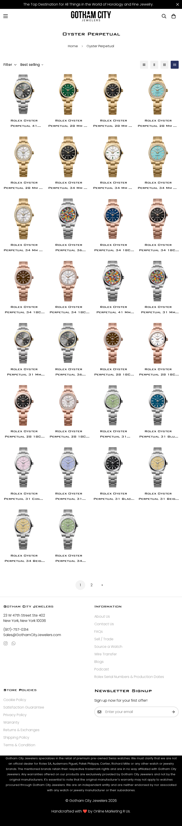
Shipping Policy (16, 737)
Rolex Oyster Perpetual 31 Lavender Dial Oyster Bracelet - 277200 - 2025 (69, 497)
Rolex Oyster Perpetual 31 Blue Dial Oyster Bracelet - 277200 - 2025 (158, 434)
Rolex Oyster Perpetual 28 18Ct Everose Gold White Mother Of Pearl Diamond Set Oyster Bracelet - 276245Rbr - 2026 (69, 434)
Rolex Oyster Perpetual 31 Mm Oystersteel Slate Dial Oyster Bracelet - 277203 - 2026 (24, 372)
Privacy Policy (15, 714)
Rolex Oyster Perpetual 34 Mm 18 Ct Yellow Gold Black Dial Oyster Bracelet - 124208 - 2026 (68, 186)
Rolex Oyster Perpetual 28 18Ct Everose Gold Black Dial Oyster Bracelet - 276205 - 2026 (24, 434)
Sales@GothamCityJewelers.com (32, 634)
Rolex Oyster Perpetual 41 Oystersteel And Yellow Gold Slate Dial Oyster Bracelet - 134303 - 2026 (24, 124)
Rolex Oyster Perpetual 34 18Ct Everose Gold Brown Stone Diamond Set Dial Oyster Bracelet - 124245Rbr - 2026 (24, 310)
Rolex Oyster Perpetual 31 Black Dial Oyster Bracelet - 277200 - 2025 (113, 497)
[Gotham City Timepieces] (91, 16)
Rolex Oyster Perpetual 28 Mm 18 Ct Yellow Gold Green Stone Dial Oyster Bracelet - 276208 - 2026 (68, 124)
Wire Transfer (105, 654)
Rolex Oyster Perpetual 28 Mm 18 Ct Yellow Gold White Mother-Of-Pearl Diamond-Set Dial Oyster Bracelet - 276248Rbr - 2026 (24, 186)
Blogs (99, 661)
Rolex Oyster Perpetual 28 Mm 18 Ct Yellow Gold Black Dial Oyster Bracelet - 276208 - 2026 (113, 124)
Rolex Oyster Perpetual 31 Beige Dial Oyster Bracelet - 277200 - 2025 (158, 497)
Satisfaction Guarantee (23, 707)
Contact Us (104, 624)
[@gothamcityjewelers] (6, 643)
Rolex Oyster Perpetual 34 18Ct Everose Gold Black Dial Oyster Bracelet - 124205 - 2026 (158, 248)
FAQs (98, 631)
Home (73, 46)
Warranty (11, 722)
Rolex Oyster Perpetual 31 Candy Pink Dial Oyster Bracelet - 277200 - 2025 (24, 497)
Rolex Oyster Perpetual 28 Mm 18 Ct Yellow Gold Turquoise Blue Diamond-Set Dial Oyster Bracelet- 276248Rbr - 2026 (158, 124)
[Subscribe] (173, 712)
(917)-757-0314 (15, 629)
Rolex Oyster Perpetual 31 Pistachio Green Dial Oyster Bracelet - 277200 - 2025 (113, 434)
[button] (173, 16)
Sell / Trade (103, 639)
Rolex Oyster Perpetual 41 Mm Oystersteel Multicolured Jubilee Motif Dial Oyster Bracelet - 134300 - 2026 (113, 310)
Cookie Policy (14, 699)
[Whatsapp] (14, 643)
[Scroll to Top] (173, 802)
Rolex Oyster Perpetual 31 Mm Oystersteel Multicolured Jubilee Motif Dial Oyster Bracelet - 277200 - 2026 (158, 310)
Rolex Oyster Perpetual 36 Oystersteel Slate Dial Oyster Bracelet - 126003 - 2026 (69, 372)
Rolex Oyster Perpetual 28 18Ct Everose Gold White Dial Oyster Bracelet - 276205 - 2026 (158, 372)
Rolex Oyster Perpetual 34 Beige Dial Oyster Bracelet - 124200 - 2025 (24, 559)
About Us (102, 616)
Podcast (101, 669)
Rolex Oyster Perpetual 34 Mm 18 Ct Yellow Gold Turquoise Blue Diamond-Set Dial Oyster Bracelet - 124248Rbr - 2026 (158, 186)
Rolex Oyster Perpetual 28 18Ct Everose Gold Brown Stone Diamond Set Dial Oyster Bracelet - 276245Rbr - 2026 (113, 372)
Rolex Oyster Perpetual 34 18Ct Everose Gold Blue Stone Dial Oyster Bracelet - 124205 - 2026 (113, 248)
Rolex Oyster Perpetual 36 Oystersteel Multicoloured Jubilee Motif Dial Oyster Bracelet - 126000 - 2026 (68, 248)
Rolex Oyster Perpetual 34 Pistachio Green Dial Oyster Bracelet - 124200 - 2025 (69, 559)
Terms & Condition (19, 745)
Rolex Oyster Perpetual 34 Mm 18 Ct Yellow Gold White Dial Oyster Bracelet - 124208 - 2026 (113, 186)
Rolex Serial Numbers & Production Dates (129, 676)
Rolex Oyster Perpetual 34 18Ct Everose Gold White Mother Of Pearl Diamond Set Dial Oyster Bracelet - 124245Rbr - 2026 (69, 310)
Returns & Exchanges (21, 729)
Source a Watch (108, 646)
